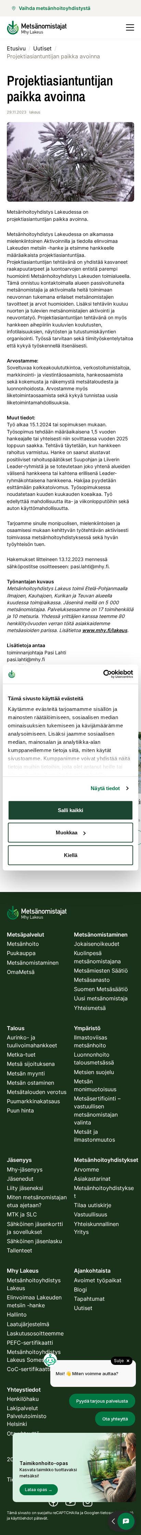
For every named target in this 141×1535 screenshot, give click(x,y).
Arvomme (86, 1169)
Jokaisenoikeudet (96, 943)
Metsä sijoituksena (31, 1063)
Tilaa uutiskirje (92, 1205)
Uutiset (83, 1308)
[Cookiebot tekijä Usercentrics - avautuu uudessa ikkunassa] (103, 674)
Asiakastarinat (92, 1178)
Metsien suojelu (94, 1072)
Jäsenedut (20, 1178)
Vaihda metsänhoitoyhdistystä (54, 8)
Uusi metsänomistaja (101, 998)
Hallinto (17, 1314)
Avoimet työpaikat (97, 1280)
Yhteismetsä (90, 1007)
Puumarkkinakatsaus (33, 1101)
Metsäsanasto (92, 979)
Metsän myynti (26, 1073)
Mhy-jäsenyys (24, 1169)
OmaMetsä (21, 971)
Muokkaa (66, 832)
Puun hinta (20, 1110)
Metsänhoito (23, 943)
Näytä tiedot (105, 788)
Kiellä (70, 855)
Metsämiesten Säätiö (101, 970)
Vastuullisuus (90, 1214)
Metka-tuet (21, 1054)
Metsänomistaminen (33, 962)
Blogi (80, 1289)
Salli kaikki (70, 810)
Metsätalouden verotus (36, 1091)
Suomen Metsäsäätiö (101, 989)
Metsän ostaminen (30, 1082)
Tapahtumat (89, 1298)
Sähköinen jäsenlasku (34, 1241)
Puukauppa (21, 953)
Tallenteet (19, 1250)
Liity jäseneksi (25, 1188)
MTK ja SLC (22, 1214)
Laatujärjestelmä (28, 1324)
